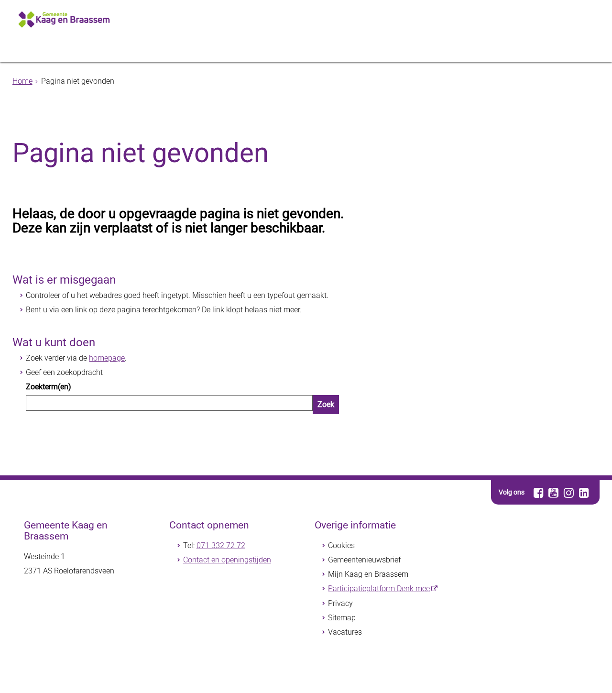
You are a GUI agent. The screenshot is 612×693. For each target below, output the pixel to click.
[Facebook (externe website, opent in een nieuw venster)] (539, 492)
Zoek (325, 404)
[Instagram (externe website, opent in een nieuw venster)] (569, 492)
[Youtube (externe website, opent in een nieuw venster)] (553, 492)
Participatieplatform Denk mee (379, 588)
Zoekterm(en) (48, 386)
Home (22, 81)
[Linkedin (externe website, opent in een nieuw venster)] (584, 492)
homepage (107, 358)
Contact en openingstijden (227, 559)
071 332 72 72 (221, 545)
